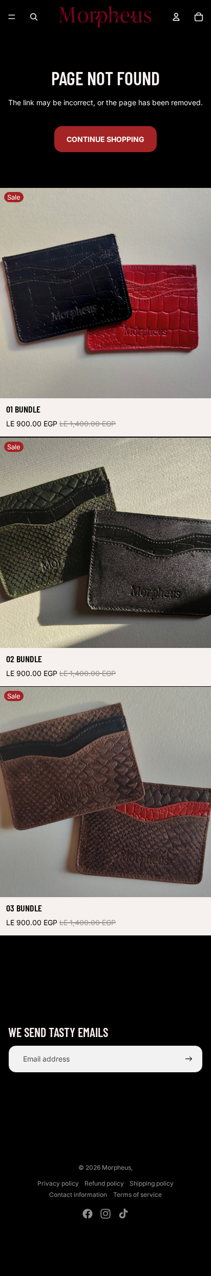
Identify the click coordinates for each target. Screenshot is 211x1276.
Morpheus (116, 1167)
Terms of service (137, 1194)
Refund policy (104, 1183)
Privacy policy (58, 1183)
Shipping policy (152, 1183)
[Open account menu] (176, 17)
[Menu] (12, 17)
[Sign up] (189, 1059)
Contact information (78, 1194)
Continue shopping (105, 139)
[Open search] (34, 17)
